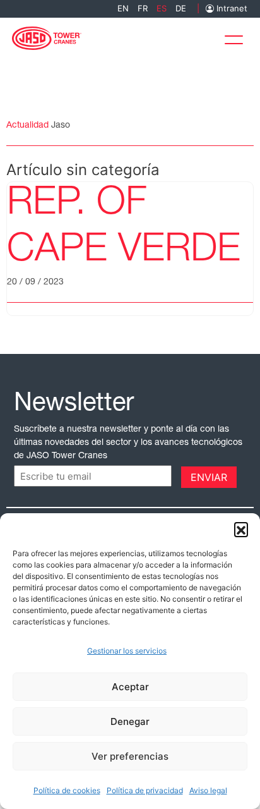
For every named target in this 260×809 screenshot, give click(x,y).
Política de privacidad (145, 790)
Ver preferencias (130, 756)
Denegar (130, 721)
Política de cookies (66, 790)
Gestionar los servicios (127, 650)
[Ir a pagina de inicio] (46, 37)
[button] (241, 529)
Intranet (230, 8)
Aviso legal (208, 790)
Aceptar (130, 687)
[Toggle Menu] (237, 37)
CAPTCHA (39, 476)
